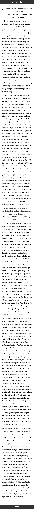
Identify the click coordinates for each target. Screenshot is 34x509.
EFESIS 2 (16, 2)
